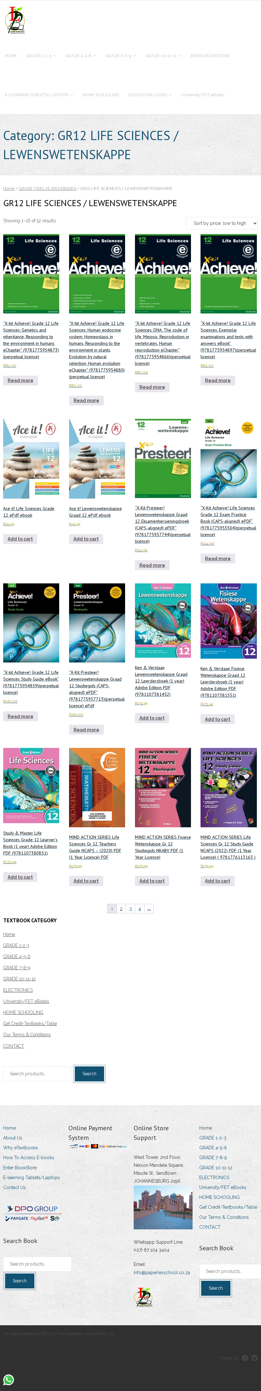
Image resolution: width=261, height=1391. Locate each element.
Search (89, 1073)
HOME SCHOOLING (23, 1012)
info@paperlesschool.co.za (162, 1272)
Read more (20, 380)
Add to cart (20, 538)
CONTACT (13, 1046)
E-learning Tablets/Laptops (31, 1177)
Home (9, 188)
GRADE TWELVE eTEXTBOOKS (47, 188)
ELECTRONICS (18, 990)
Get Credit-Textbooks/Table (30, 1023)
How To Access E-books (28, 1157)
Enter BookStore (20, 1167)
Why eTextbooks (20, 1147)
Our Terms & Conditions (27, 1034)
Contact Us (14, 1187)
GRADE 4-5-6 (17, 956)
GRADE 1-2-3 (16, 945)
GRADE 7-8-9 (16, 967)
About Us (12, 1137)
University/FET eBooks (26, 1001)
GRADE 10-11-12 (19, 978)
